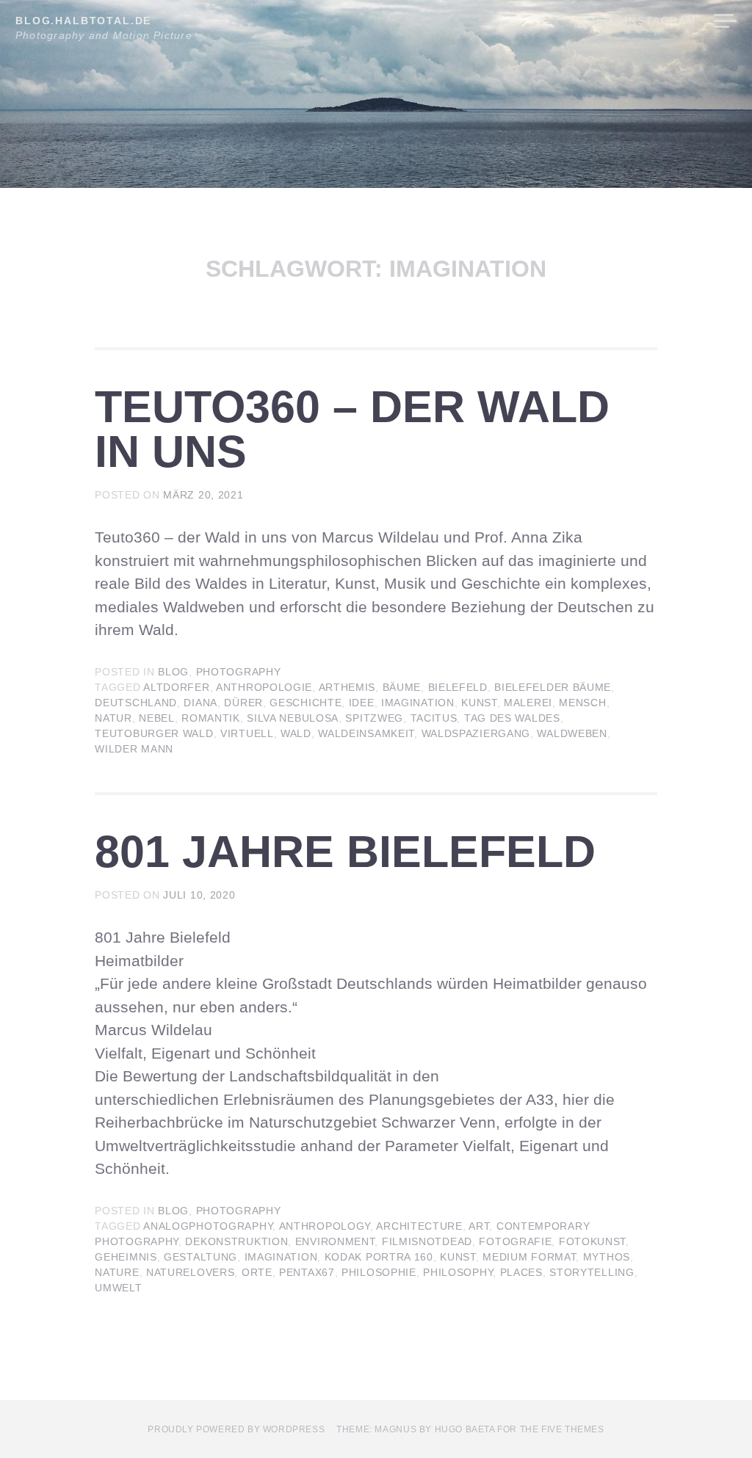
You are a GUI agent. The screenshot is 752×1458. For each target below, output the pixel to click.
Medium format (529, 1257)
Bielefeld (458, 687)
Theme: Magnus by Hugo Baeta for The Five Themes (470, 1429)
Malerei (528, 702)
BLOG (173, 672)
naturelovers (190, 1272)
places (521, 1272)
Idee (362, 702)
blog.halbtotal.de (83, 20)
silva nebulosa (293, 718)
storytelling (591, 1272)
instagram (660, 20)
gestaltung (200, 1257)
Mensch (582, 702)
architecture (419, 1226)
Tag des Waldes (512, 718)
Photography (238, 672)
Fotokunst (592, 1241)
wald (296, 733)
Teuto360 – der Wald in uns (352, 429)
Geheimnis (125, 1257)
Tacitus (434, 718)
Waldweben (572, 733)
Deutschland (136, 702)
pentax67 (307, 1272)
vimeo (593, 20)
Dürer (243, 702)
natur (113, 718)
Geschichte (305, 702)
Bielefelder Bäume (552, 687)
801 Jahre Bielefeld (345, 852)
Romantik (210, 718)
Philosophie (378, 1272)
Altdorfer (176, 687)
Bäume (402, 687)
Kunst (479, 702)
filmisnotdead (427, 1241)
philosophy (458, 1272)
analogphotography (207, 1226)
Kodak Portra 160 (379, 1257)
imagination (418, 702)
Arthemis (347, 687)
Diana (200, 702)
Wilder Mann (134, 749)
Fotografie (515, 1241)
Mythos (606, 1257)
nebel (157, 718)
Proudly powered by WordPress (236, 1429)
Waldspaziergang (476, 733)
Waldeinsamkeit (366, 733)
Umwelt (118, 1288)
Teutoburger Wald (154, 733)
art (479, 1226)
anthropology (324, 1226)
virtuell (247, 733)
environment (335, 1241)
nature (117, 1272)
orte (257, 1272)
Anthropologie (264, 687)
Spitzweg (374, 718)
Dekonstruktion (236, 1241)
